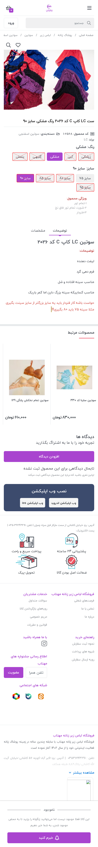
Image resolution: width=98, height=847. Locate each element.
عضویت (13, 672)
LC (86, 139)
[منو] (89, 8)
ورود (11, 23)
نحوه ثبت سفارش (83, 643)
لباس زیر (45, 35)
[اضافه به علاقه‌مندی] (18, 45)
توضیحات (60, 230)
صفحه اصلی (86, 35)
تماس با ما (87, 608)
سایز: (90, 168)
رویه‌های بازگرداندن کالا (33, 608)
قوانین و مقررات (37, 624)
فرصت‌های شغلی (84, 600)
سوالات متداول (38, 600)
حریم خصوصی (38, 616)
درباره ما (89, 616)
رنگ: (90, 147)
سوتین (28, 35)
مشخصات (38, 230)
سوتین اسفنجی (29, 133)
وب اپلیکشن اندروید (63, 503)
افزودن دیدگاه (49, 456)
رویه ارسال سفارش (83, 659)
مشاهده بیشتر (83, 772)
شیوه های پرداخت (83, 651)
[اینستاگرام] (44, 644)
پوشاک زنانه (65, 35)
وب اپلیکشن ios (32, 503)
